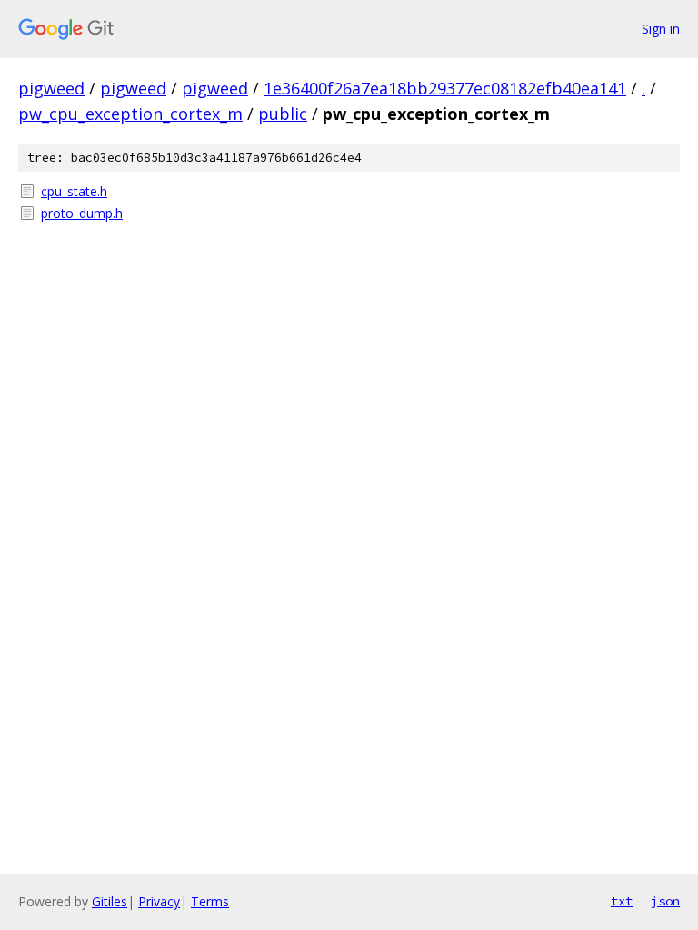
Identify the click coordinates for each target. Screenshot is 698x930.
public (282, 113)
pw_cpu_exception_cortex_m (130, 113)
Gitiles (109, 901)
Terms (210, 901)
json (665, 901)
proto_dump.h (82, 213)
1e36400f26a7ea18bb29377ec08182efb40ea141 (445, 88)
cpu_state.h (74, 191)
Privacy (159, 901)
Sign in (661, 28)
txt (622, 901)
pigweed (51, 88)
